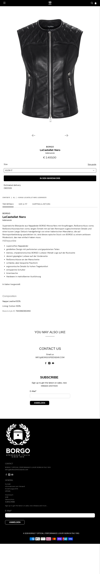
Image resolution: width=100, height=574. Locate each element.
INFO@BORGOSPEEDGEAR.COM (16, 470)
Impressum (9, 495)
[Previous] (33, 135)
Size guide (92, 164)
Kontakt (8, 484)
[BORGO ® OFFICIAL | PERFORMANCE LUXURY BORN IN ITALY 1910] (50, 3)
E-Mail (33, 391)
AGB (6, 497)
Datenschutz (9, 499)
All (14, 197)
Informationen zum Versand (15, 486)
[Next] (66, 135)
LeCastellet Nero (50, 150)
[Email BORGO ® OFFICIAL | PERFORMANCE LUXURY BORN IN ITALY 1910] (53, 363)
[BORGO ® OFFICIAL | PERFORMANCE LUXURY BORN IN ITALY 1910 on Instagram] (49, 363)
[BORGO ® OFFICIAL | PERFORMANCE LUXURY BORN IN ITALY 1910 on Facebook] (46, 363)
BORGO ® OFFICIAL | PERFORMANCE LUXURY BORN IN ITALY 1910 (54, 533)
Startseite (6, 197)
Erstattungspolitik (11, 489)
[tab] (8, 204)
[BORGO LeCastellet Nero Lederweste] (50, 70)
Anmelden (39, 403)
